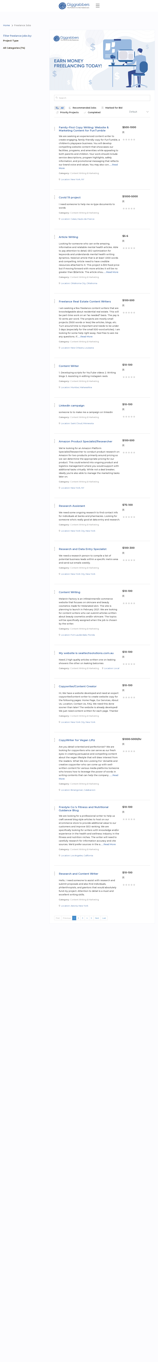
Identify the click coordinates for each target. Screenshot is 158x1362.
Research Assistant (72, 505)
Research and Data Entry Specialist (82, 549)
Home (6, 25)
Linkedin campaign (71, 405)
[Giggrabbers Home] (73, 6)
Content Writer (69, 366)
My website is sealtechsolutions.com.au (86, 653)
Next (97, 918)
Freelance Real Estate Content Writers (85, 301)
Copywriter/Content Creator (78, 686)
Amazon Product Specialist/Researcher (85, 441)
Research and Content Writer (78, 873)
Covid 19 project (70, 197)
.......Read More (110, 272)
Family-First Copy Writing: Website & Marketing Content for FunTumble (84, 129)
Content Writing (69, 592)
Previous (67, 918)
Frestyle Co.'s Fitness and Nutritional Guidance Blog (83, 809)
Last (104, 918)
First (58, 918)
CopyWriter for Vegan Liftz (77, 740)
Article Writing (68, 237)
